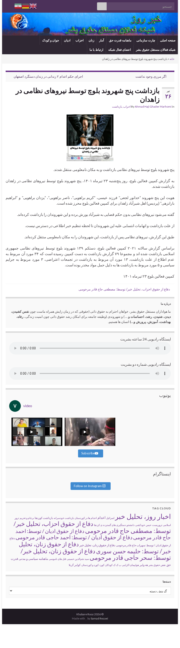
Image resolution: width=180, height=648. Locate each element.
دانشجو (131, 524)
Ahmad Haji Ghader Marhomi (153, 106)
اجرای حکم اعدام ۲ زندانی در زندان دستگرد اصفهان (48, 76)
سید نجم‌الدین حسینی (78, 558)
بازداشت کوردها (44, 518)
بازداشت (117, 106)
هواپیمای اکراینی (130, 564)
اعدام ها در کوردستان (86, 517)
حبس (148, 524)
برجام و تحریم (27, 517)
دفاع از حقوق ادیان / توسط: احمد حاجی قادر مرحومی (73, 537)
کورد (101, 564)
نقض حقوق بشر (157, 564)
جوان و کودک (50, 40)
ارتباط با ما (96, 49)
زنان (91, 40)
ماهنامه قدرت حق (120, 40)
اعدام (101, 517)
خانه (172, 59)
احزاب (79, 40)
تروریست (157, 524)
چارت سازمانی (145, 40)
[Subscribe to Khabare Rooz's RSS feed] (8, 5)
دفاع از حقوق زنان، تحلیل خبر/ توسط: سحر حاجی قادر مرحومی (96, 554)
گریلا (71, 564)
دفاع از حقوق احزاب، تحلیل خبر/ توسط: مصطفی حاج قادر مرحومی (124, 289)
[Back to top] (10, 637)
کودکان (108, 564)
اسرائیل (110, 517)
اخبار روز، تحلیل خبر (143, 516)
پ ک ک (117, 564)
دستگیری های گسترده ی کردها (110, 524)
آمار (101, 40)
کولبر (77, 565)
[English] (33, 5)
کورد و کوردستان (90, 564)
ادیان (67, 40)
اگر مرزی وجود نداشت (150, 76)
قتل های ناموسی (57, 558)
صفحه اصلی (168, 40)
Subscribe (88, 453)
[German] (25, 5)
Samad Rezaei (99, 618)
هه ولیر (144, 564)
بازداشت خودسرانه (64, 517)
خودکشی (140, 524)
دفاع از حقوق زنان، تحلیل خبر (97, 545)
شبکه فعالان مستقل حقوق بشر (156, 49)
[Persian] (18, 5)
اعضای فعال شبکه (119, 49)
